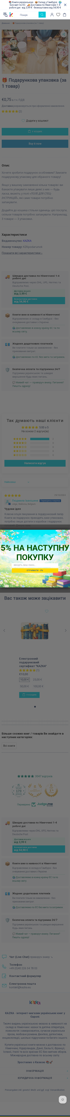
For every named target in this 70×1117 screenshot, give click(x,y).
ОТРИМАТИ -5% (35, 570)
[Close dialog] (67, 533)
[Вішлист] (58, 14)
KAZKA (11, 14)
